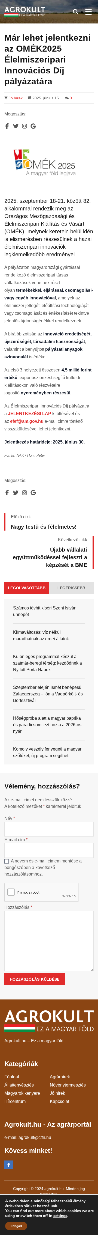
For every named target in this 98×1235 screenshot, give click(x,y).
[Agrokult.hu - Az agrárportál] (24, 12)
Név (9, 818)
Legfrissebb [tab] (71, 588)
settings (60, 1215)
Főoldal (11, 1077)
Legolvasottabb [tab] (26, 588)
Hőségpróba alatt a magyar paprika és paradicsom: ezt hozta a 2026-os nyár (47, 725)
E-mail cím (15, 839)
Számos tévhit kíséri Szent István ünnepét (44, 611)
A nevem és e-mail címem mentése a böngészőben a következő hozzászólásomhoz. (43, 867)
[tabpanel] (49, 681)
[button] (75, 11)
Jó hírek (16, 98)
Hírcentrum (15, 1101)
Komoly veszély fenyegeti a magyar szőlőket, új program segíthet (47, 752)
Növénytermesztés (68, 1085)
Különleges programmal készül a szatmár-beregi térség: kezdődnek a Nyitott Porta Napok (47, 663)
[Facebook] (8, 1164)
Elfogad (16, 1226)
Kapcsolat (59, 1101)
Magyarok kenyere (22, 1093)
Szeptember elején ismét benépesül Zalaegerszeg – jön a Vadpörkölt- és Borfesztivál (48, 694)
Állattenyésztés (19, 1085)
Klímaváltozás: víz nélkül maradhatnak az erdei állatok (41, 635)
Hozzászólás (18, 907)
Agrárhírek (60, 1077)
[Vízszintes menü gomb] (88, 11)
